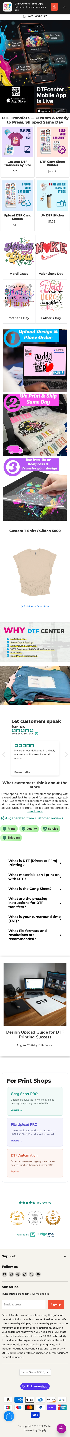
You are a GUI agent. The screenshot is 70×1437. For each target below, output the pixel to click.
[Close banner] (64, 7)
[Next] (62, 66)
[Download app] (54, 7)
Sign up (56, 1304)
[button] (4, 754)
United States (33, 1372)
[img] (37, 730)
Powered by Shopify (35, 1430)
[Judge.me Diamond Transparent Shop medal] (17, 1217)
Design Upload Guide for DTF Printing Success (35, 1034)
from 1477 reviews (22, 733)
